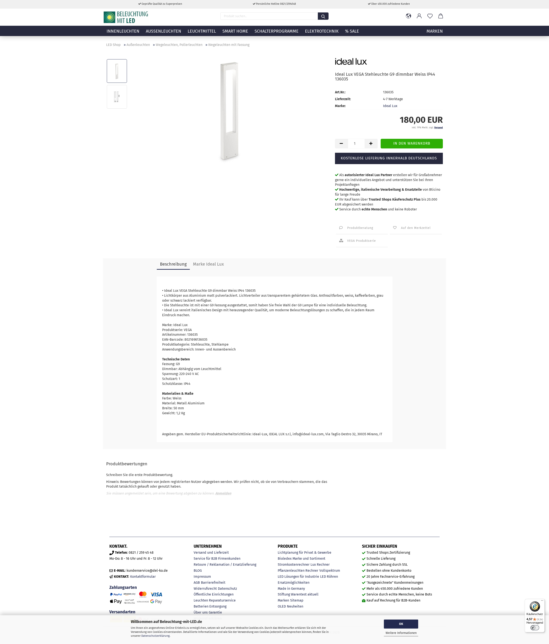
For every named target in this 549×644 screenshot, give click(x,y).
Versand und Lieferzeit (211, 552)
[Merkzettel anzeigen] (430, 16)
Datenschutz (227, 589)
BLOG (198, 570)
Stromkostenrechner (293, 564)
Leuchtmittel (202, 31)
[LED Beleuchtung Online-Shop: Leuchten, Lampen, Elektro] (126, 17)
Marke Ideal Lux (208, 264)
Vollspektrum (329, 570)
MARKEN (435, 31)
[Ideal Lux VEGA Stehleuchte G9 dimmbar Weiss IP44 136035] (230, 109)
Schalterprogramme (277, 31)
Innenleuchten (123, 31)
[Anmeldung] (419, 16)
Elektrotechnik (322, 31)
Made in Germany (291, 589)
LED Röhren (329, 576)
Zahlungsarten (123, 587)
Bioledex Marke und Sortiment (301, 558)
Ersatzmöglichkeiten (293, 583)
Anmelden (223, 493)
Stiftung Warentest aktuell (298, 594)
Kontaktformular (143, 576)
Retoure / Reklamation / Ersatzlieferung (225, 564)
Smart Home (235, 31)
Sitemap (296, 600)
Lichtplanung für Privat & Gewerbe (304, 552)
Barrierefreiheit (213, 583)
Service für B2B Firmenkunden (217, 558)
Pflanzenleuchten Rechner (298, 570)
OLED (282, 606)
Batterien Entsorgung (210, 606)
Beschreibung (173, 264)
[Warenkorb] (440, 16)
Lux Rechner (320, 564)
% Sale (352, 31)
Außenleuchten (163, 31)
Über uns (201, 612)
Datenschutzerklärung (155, 635)
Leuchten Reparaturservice (215, 600)
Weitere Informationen (401, 633)
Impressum (202, 576)
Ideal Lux (390, 106)
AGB (197, 583)
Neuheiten (295, 606)
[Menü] (542, 601)
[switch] (535, 627)
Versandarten (122, 611)
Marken (283, 600)
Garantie (215, 612)
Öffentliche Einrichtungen (214, 594)
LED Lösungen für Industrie (298, 576)
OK (401, 624)
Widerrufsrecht (205, 589)
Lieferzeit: (343, 99)
